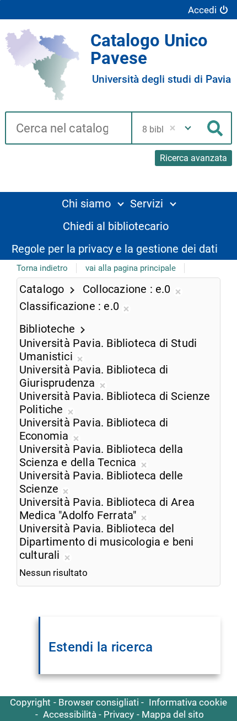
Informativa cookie (188, 702)
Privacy (119, 714)
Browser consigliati (98, 702)
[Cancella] (172, 128)
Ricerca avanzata (193, 158)
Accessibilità (69, 714)
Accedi (202, 9)
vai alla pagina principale (130, 268)
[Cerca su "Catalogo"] (68, 129)
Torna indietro (42, 268)
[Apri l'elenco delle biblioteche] (188, 128)
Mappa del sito (173, 714)
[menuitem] (92, 203)
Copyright (30, 702)
